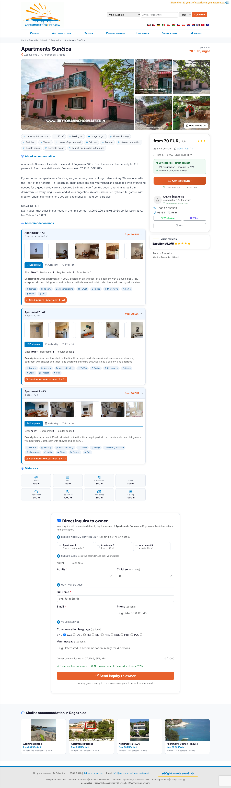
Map (181, 225)
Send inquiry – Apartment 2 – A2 (47, 379)
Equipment (35, 265)
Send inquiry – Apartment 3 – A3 (47, 458)
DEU (80, 634)
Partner (97, 783)
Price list (69, 265)
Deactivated (86, 783)
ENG (60, 634)
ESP (98, 634)
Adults (62, 569)
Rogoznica (56, 40)
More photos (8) (197, 125)
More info (196, 33)
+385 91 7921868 (167, 212)
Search (201, 14)
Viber (196, 218)
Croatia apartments (160, 779)
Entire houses (169, 33)
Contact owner (181, 180)
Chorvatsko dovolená (99, 779)
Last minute (142, 33)
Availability (53, 265)
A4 (191, 148)
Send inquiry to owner (118, 676)
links (103, 783)
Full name (64, 592)
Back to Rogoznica (162, 253)
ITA (89, 634)
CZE (70, 634)
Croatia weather (115, 33)
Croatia (34, 33)
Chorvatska (116, 779)
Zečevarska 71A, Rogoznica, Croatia (44, 54)
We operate (51, 779)
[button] (180, 242)
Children (128, 569)
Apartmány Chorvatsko (117, 783)
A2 (186, 148)
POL (137, 634)
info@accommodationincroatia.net (131, 773)
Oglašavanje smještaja (179, 773)
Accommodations (61, 33)
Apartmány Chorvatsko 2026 (136, 779)
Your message (71, 641)
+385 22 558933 (167, 208)
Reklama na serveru (94, 773)
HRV (127, 634)
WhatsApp (169, 218)
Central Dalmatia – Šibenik (34, 40)
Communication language (79, 629)
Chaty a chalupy (177, 779)
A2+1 (180, 148)
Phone (126, 606)
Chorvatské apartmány (139, 783)
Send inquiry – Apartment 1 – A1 (47, 300)
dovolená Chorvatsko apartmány (72, 779)
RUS (117, 634)
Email (61, 606)
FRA (108, 634)
